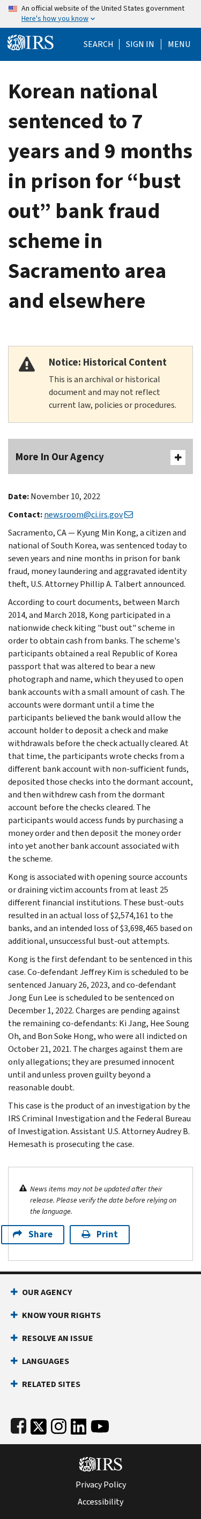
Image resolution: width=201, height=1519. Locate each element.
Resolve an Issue (57, 1338)
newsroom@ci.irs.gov (83, 514)
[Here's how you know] (100, 14)
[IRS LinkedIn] (79, 1424)
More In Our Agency (60, 456)
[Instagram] (58, 1424)
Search (99, 44)
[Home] (31, 41)
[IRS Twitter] (39, 1424)
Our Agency (47, 1292)
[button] (140, 44)
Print (107, 1234)
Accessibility (100, 1502)
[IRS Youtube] (100, 1424)
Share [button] (40, 1234)
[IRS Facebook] (18, 1424)
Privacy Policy (101, 1484)
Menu (179, 44)
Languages (45, 1361)
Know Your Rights (61, 1315)
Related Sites (51, 1384)
